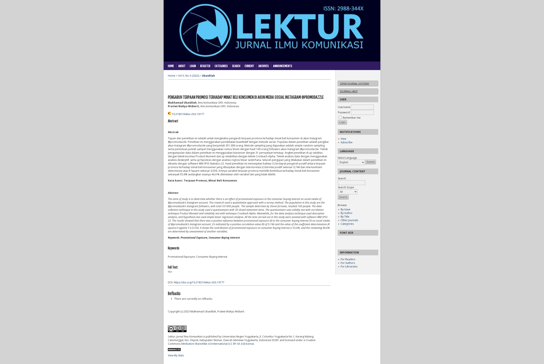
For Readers (348, 259)
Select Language (347, 158)
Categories (347, 224)
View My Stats (176, 355)
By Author (347, 213)
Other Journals (349, 220)
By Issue (345, 209)
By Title (345, 216)
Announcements (282, 66)
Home (171, 66)
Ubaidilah (208, 75)
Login (193, 66)
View (343, 139)
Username (344, 107)
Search (236, 66)
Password (344, 112)
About (182, 66)
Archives (263, 66)
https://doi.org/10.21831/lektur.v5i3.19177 (199, 282)
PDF (170, 271)
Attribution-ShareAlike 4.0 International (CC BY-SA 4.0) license (217, 344)
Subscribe (347, 142)
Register (205, 66)
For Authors (348, 263)
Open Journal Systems (354, 83)
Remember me (352, 117)
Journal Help (349, 91)
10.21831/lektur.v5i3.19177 (188, 114)
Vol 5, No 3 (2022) (188, 75)
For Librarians (349, 266)
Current (249, 66)
